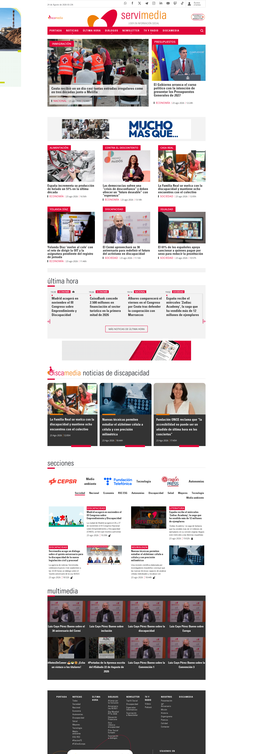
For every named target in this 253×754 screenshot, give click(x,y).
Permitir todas (170, 370)
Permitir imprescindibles (170, 384)
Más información (73, 381)
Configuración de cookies (170, 377)
